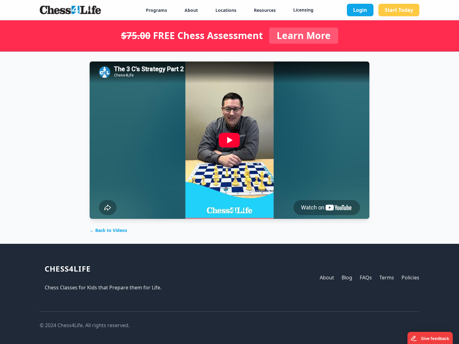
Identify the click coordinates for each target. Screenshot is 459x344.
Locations (225, 10)
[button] (160, 10)
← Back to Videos (108, 230)
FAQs (366, 277)
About (191, 10)
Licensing (303, 10)
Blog (347, 277)
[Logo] (70, 10)
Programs (156, 10)
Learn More (304, 35)
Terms (386, 277)
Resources (265, 10)
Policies (410, 277)
